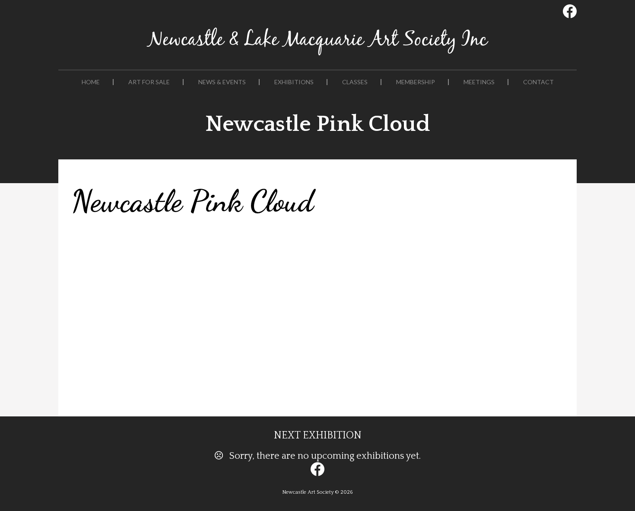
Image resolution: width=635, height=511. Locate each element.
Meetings (479, 82)
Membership (415, 82)
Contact (538, 82)
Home (91, 82)
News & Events (222, 82)
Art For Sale (149, 82)
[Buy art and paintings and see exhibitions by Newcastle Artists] (317, 55)
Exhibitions (294, 82)
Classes (355, 82)
